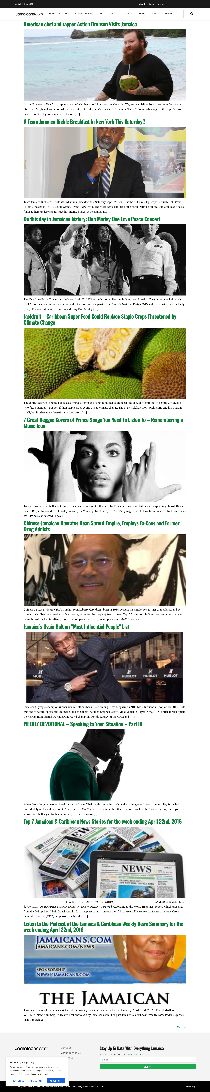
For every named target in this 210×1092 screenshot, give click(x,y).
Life (100, 14)
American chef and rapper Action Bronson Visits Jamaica (80, 24)
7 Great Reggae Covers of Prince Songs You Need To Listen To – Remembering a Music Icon (103, 423)
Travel (155, 14)
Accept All (56, 1080)
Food (111, 14)
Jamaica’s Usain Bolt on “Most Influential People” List (76, 626)
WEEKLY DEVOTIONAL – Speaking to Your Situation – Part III (83, 724)
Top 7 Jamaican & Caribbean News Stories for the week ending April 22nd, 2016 (102, 821)
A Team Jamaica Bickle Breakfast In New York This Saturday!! (84, 121)
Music (142, 14)
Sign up (148, 1066)
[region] (37, 1071)
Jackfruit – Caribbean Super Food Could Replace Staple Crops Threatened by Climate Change (100, 319)
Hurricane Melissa (59, 14)
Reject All (37, 1080)
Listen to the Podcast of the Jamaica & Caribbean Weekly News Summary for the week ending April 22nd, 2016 (103, 927)
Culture (125, 14)
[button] (191, 14)
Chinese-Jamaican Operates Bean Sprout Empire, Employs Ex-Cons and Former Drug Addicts (101, 526)
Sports (168, 14)
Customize (18, 1080)
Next (181, 1027)
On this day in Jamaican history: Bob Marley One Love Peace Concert (92, 219)
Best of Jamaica (83, 14)
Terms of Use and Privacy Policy (132, 1054)
